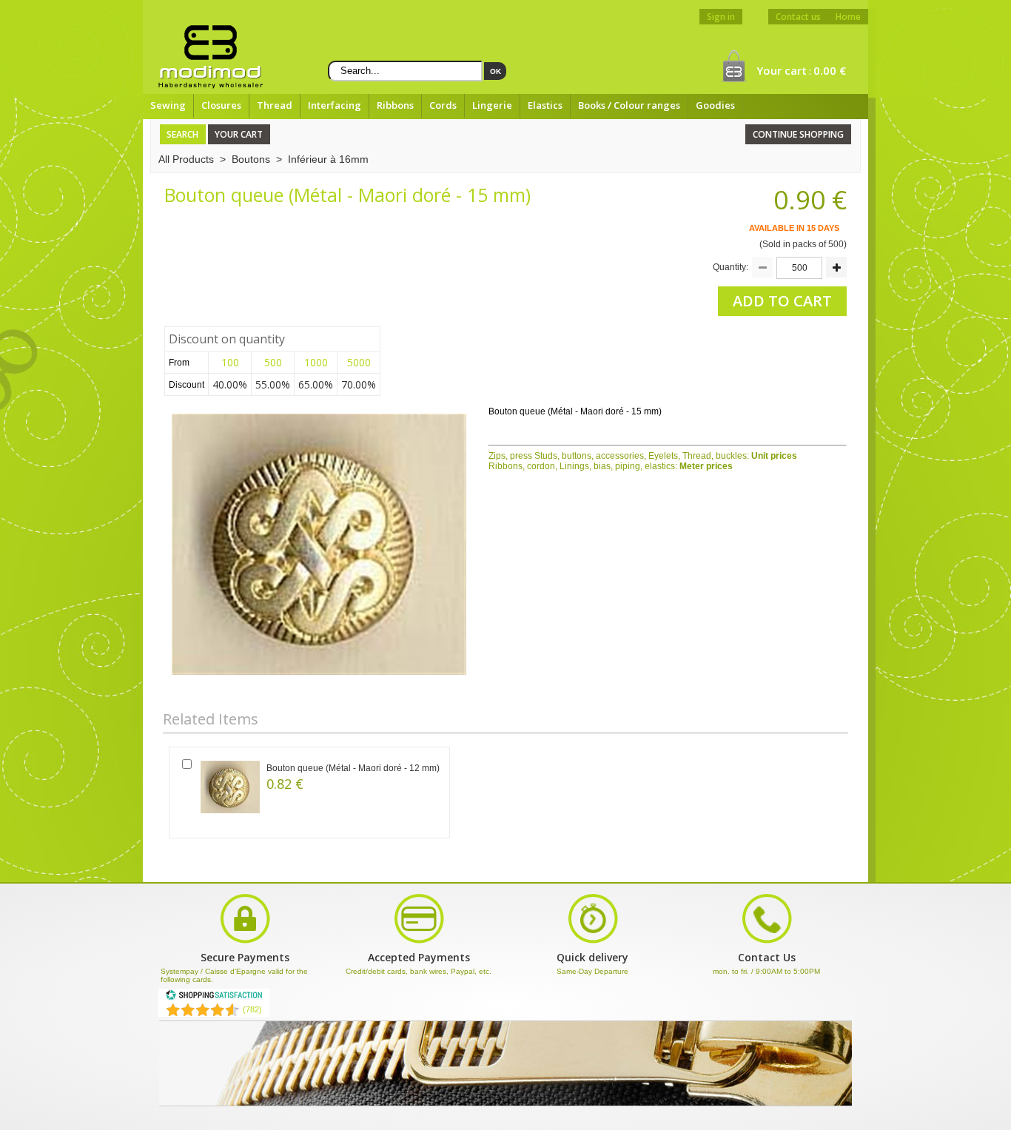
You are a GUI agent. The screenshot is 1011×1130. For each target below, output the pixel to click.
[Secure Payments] (419, 942)
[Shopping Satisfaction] (214, 997)
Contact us (798, 16)
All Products (186, 159)
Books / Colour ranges (629, 105)
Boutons (251, 159)
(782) (252, 1009)
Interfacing (334, 105)
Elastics (545, 105)
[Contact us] (767, 942)
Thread (274, 105)
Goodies (715, 105)
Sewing (168, 105)
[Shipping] (593, 942)
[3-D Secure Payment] (245, 942)
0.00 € (829, 70)
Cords (443, 105)
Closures (221, 105)
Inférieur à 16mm (328, 159)
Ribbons (395, 105)
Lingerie (492, 105)
